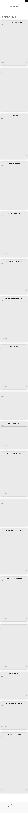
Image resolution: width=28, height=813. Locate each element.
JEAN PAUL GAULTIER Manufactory (14, 22)
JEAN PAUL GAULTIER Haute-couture (14, 530)
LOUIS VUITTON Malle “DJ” (13, 213)
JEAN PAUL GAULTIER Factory (14, 453)
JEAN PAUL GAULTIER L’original (14, 674)
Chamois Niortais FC (14, 70)
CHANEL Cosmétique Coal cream (14, 578)
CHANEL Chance (14, 115)
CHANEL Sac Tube (14, 346)
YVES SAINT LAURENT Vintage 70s (14, 261)
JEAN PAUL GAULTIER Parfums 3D (14, 703)
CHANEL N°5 (14, 626)
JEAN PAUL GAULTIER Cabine (14, 734)
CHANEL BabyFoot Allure (14, 163)
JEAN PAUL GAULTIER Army (14, 501)
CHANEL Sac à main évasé (14, 394)
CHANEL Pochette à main (14, 423)
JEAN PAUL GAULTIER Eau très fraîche (14, 298)
